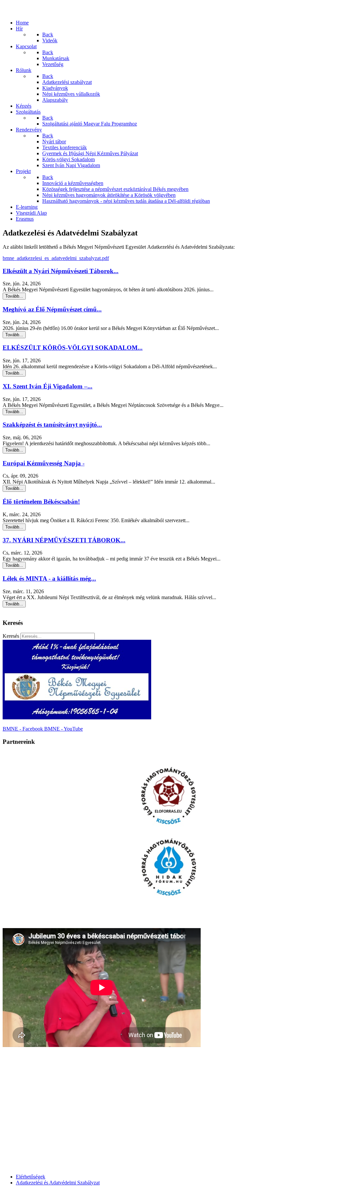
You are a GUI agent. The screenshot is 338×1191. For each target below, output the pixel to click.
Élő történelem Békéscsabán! (41, 501)
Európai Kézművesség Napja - (43, 463)
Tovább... (14, 296)
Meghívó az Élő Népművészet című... (52, 309)
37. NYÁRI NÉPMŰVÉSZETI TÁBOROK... (64, 540)
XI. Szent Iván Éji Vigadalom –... (47, 386)
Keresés (11, 636)
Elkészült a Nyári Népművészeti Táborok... (60, 271)
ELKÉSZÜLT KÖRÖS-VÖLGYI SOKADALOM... (73, 347)
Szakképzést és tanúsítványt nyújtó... (52, 424)
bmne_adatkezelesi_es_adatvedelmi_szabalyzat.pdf (56, 258)
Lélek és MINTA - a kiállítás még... (49, 578)
